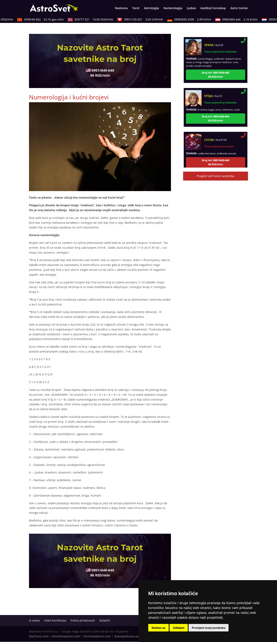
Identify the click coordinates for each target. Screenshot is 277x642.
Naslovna (121, 8)
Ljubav (191, 8)
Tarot (136, 8)
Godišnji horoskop (213, 8)
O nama (34, 620)
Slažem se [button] (158, 627)
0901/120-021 (137, 19)
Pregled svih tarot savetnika (215, 176)
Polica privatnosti (83, 620)
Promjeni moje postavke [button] (208, 627)
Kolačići (104, 620)
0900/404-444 (233, 19)
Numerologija (172, 8)
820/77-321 (87, 19)
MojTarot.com (39, 636)
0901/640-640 (102, 70)
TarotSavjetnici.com (97, 636)
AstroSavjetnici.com (66, 636)
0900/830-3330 (186, 19)
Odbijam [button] (179, 627)
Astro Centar (239, 8)
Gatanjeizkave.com (127, 636)
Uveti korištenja (55, 620)
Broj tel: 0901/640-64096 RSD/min (215, 67)
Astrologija (151, 8)
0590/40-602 (37, 19)
